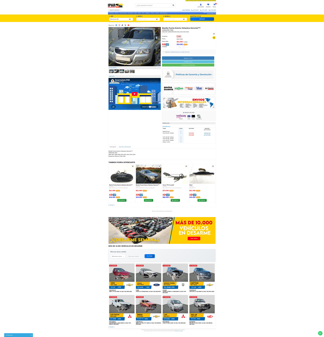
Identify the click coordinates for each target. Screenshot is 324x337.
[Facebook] (116, 25)
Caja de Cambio (123, 13)
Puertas (152, 13)
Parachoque (130, 13)
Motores (117, 13)
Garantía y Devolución (202, 0)
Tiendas (191, 0)
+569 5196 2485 (207, 134)
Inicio (187, 0)
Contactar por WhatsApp (188, 65)
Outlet (195, 0)
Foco (143, 13)
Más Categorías (163, 13)
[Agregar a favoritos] (213, 33)
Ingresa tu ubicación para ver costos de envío (177, 52)
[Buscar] (173, 5)
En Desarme (111, 13)
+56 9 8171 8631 (207, 135)
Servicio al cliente (212, 0)
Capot (135, 13)
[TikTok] (122, 25)
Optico (139, 13)
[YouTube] (128, 25)
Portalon (157, 13)
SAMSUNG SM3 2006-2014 (117, 22)
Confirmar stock (188, 61)
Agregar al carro (188, 58)
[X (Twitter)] (125, 25)
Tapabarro (147, 13)
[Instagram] (119, 25)
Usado (178, 36)
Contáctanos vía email (178, 330)
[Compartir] (213, 37)
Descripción (113, 146)
